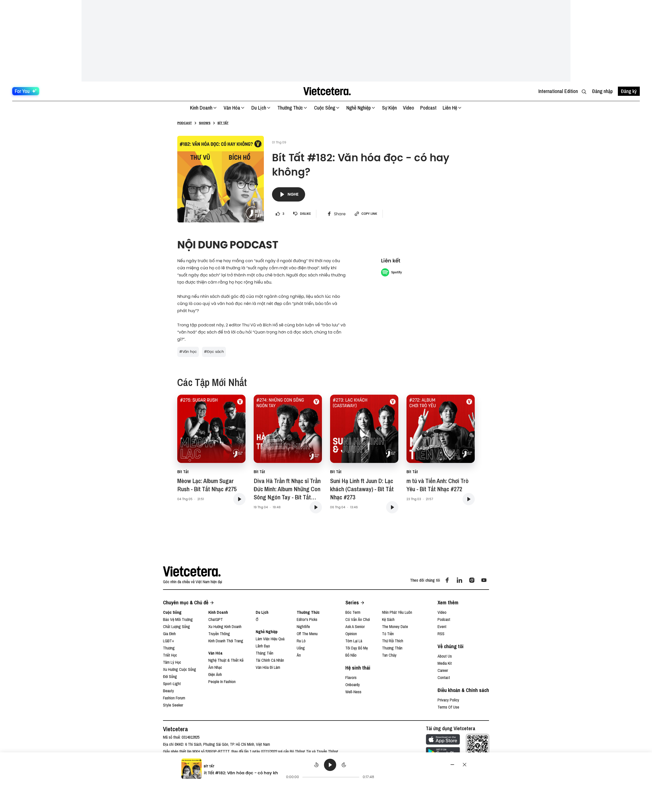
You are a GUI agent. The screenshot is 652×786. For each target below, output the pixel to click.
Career (443, 670)
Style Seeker (173, 705)
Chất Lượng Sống (176, 626)
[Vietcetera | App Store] (443, 739)
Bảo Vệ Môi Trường (178, 619)
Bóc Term (352, 612)
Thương (169, 648)
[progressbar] (330, 777)
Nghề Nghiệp (358, 107)
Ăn (299, 655)
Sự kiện (389, 107)
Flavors (351, 677)
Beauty (168, 691)
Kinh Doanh (201, 107)
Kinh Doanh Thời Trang (225, 641)
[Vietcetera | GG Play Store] (443, 752)
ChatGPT (215, 619)
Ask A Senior (355, 626)
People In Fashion (222, 681)
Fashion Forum (174, 698)
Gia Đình (169, 633)
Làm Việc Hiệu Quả (270, 639)
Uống (301, 648)
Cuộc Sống (324, 107)
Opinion (351, 633)
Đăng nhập (602, 91)
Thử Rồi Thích (392, 641)
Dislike (305, 213)
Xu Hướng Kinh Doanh (224, 626)
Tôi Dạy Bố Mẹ (356, 648)
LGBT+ (168, 641)
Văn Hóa (232, 107)
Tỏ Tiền (388, 633)
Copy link (369, 213)
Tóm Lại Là (353, 641)
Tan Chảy (389, 655)
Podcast (428, 107)
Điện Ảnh (215, 674)
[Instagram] (472, 580)
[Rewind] (316, 765)
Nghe (293, 194)
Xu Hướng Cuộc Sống (179, 669)
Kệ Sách (388, 619)
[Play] (330, 765)
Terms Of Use (448, 707)
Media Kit (445, 663)
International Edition (558, 91)
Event (442, 626)
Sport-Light (172, 683)
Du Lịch (258, 107)
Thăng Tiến (264, 653)
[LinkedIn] (459, 580)
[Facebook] (447, 580)
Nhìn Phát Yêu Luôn (397, 612)
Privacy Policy (448, 700)
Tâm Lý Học (172, 662)
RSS (441, 633)
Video (408, 107)
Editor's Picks (307, 619)
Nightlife (303, 626)
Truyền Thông (219, 633)
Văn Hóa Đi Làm (268, 667)
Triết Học (170, 655)
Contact (444, 677)
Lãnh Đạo (263, 646)
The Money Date (395, 626)
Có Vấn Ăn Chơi (357, 619)
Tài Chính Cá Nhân (270, 660)
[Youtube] (484, 580)
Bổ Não (351, 655)
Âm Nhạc (215, 667)
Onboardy (352, 684)
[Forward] (344, 765)
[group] (330, 769)
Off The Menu (307, 633)
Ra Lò (301, 641)
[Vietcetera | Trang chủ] (326, 91)
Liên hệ (450, 107)
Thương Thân (392, 648)
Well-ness (353, 692)
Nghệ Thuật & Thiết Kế (225, 660)
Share (340, 214)
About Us (445, 656)
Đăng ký (629, 91)
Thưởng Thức (290, 107)
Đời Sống (170, 676)
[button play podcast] (239, 499)
